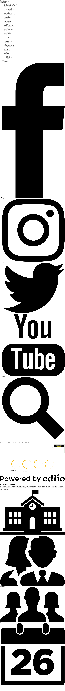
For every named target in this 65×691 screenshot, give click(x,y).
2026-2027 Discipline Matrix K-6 (10, 32)
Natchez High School (7, 24)
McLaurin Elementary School (8, 21)
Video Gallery (6, 11)
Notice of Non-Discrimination (8, 10)
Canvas (5, 35)
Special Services (6, 59)
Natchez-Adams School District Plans (9, 7)
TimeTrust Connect (6, 44)
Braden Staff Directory (7, 6)
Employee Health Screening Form (8, 41)
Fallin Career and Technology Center (9, 26)
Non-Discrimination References (4, 489)
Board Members (6, 18)
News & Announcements (3, 442)
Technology (7, 51)
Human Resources (6, 53)
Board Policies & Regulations (8, 15)
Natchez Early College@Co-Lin (8, 25)
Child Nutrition (6, 49)
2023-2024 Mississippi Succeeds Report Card (10, 4)
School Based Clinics (7, 37)
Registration (5, 30)
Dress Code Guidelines (7, 28)
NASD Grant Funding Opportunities (9, 45)
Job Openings (6, 61)
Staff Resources (6, 43)
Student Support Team (9, 57)
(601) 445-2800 (25, 471)
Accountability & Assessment (8, 47)
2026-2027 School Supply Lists (8, 29)
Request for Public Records (8, 13)
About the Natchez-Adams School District (10, 5)
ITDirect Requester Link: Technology (9, 46)
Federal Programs (6, 52)
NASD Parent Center (9, 56)
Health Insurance (6, 42)
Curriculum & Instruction (7, 50)
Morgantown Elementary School (8, 22)
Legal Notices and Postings (7, 19)
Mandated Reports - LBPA (9, 8)
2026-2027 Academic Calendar (8, 27)
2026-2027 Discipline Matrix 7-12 (10, 31)
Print (51, 447)
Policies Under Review (7, 16)
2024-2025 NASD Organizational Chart (9, 14)
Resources (5, 36)
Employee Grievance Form (7, 40)
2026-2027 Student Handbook (8, 33)
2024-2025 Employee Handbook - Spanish (10, 39)
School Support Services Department (9, 12)
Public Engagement (8, 55)
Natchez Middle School (7, 23)
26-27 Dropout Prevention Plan (10, 9)
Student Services (6, 54)
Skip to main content (3, 0)
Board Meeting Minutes (7, 17)
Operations (7, 58)
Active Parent (6, 34)
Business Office (6, 48)
